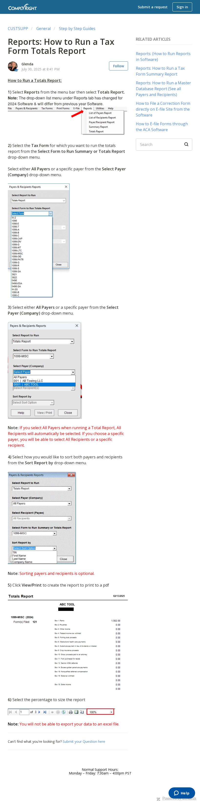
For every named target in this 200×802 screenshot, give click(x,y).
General (43, 28)
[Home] (23, 7)
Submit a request (153, 7)
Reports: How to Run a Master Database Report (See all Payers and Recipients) (163, 88)
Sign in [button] (182, 7)
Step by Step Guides (77, 28)
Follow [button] (118, 66)
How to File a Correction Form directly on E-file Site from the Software (163, 109)
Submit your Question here (83, 741)
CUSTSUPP (18, 28)
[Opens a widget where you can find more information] (181, 793)
